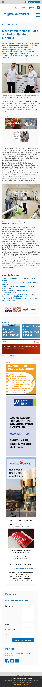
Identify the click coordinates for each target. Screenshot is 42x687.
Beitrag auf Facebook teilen (7, 660)
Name (7, 624)
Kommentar (9, 606)
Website (8, 634)
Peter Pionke (16, 25)
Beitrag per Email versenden (12, 660)
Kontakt (9, 676)
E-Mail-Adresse (10, 629)
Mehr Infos (26, 684)
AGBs (18, 676)
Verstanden (17, 684)
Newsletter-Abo (34, 2)
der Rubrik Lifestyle (8, 355)
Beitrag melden (17, 660)
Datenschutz (28, 676)
